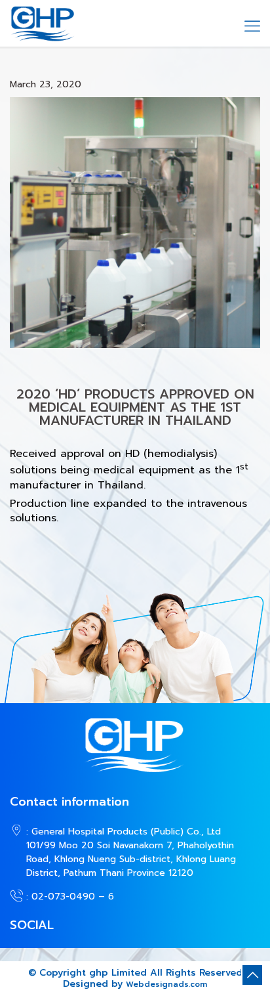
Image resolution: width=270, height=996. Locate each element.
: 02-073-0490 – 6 (70, 896)
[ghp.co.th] (42, 23)
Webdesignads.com (166, 984)
